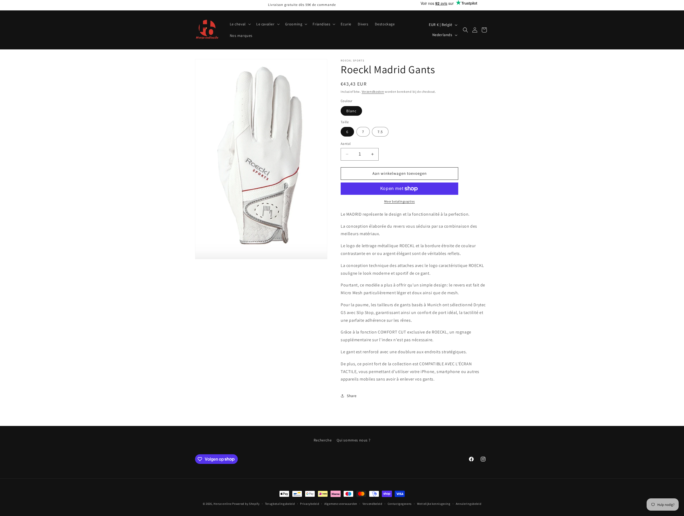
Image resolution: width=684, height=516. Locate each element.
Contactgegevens (400, 503)
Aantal (346, 143)
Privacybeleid (309, 503)
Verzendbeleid (372, 503)
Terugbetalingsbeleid (280, 503)
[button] (240, 24)
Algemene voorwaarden (340, 503)
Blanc (351, 110)
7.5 (380, 131)
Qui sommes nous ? (353, 440)
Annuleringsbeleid (468, 503)
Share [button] (352, 395)
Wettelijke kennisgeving (433, 503)
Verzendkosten (373, 92)
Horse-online (222, 504)
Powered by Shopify (246, 504)
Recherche (323, 440)
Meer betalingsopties (399, 201)
